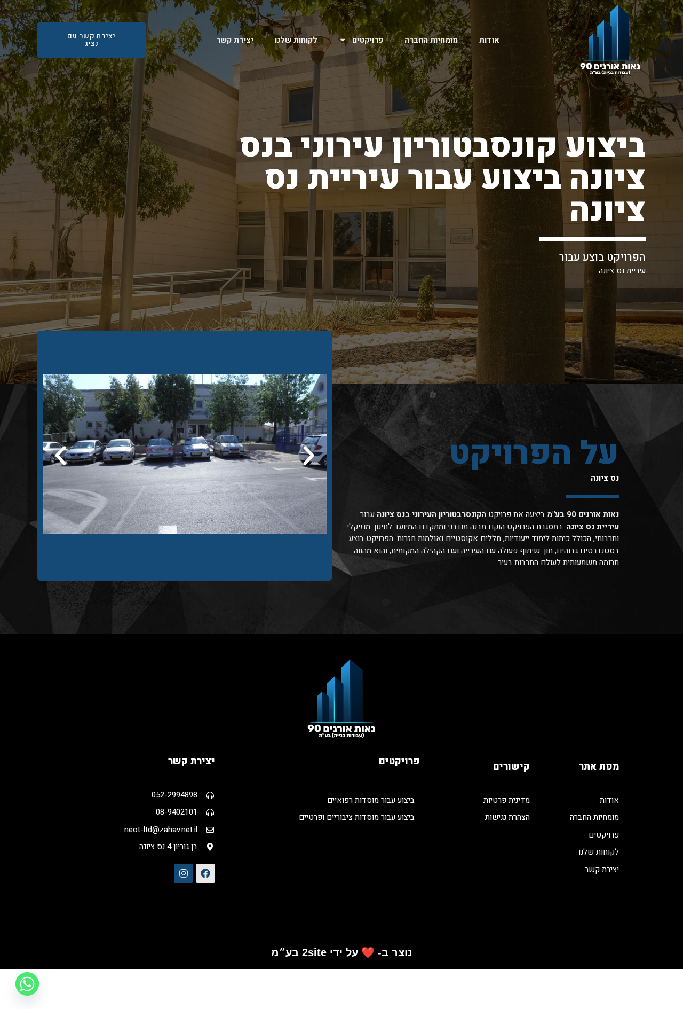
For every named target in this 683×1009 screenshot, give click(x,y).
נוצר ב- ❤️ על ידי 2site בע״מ (341, 952)
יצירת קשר (234, 40)
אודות (489, 40)
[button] (60, 455)
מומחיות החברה (431, 40)
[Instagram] (183, 873)
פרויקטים (367, 40)
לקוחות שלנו (296, 40)
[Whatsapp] (27, 984)
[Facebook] (205, 873)
